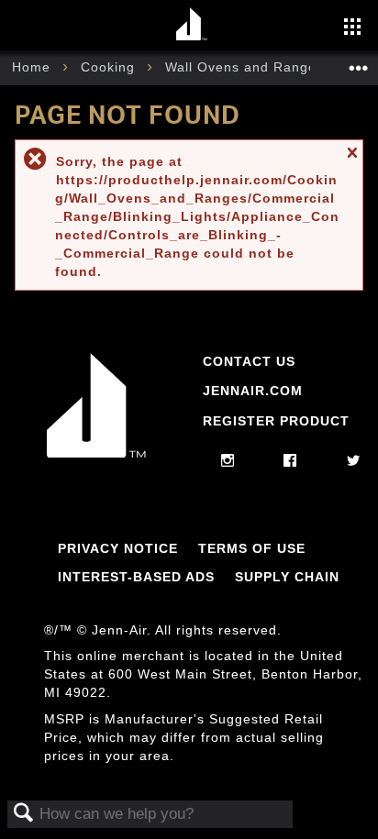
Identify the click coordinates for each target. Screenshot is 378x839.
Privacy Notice (118, 548)
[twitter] (353, 461)
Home (33, 67)
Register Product (276, 421)
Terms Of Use (252, 548)
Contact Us (249, 361)
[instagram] (228, 461)
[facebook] (290, 461)
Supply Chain (287, 576)
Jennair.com (253, 390)
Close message (351, 160)
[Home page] (191, 25)
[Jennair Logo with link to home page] (96, 453)
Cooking (110, 67)
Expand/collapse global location (359, 61)
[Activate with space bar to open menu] (352, 28)
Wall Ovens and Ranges (246, 67)
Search (23, 814)
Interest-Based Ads (136, 576)
